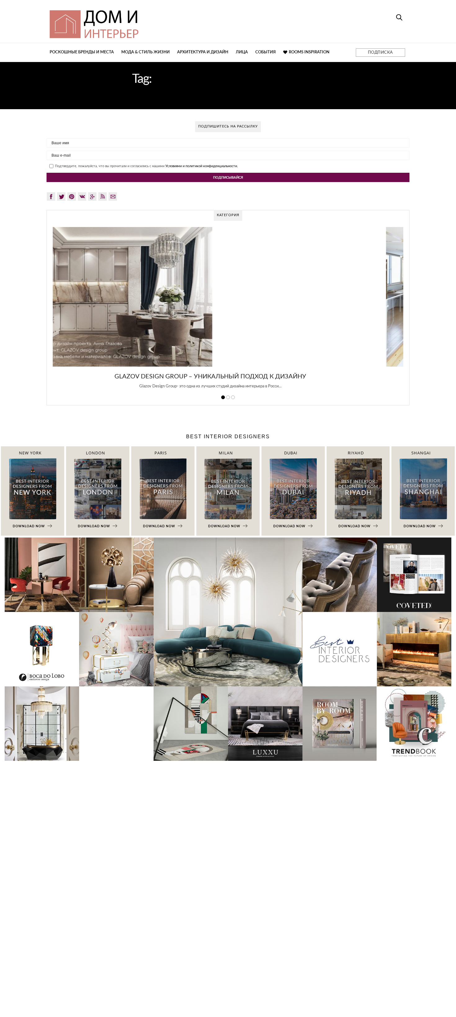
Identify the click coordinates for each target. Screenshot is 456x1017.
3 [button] (233, 397)
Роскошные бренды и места (82, 52)
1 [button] (223, 397)
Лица (242, 52)
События (265, 52)
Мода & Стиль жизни (145, 52)
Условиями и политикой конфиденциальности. (201, 166)
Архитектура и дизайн (202, 52)
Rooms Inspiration (309, 52)
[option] (228, 311)
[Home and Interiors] (139, 21)
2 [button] (228, 397)
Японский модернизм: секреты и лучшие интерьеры (228, 376)
